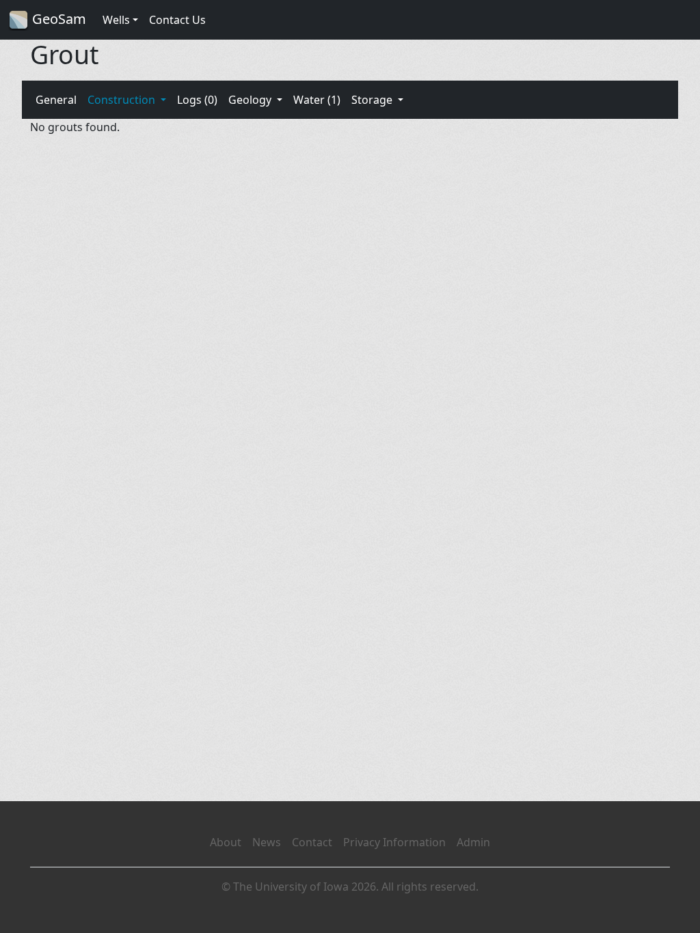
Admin (473, 842)
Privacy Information (394, 842)
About (225, 842)
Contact (312, 842)
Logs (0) (197, 99)
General (56, 99)
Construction (123, 99)
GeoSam (57, 19)
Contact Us (177, 19)
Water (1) (316, 99)
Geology (251, 99)
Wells (116, 19)
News (266, 842)
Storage (373, 99)
